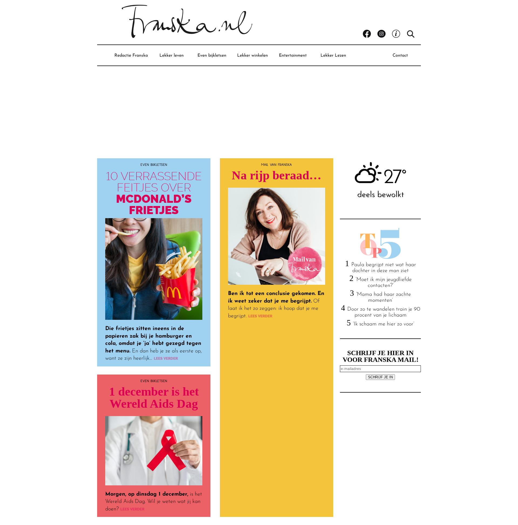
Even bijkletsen (211, 55)
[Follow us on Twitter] (399, 34)
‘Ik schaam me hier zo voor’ (383, 324)
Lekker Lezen (333, 55)
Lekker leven (171, 55)
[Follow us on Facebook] (370, 34)
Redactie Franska (131, 55)
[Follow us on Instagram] (384, 34)
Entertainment (293, 55)
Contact (400, 55)
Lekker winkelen (252, 55)
